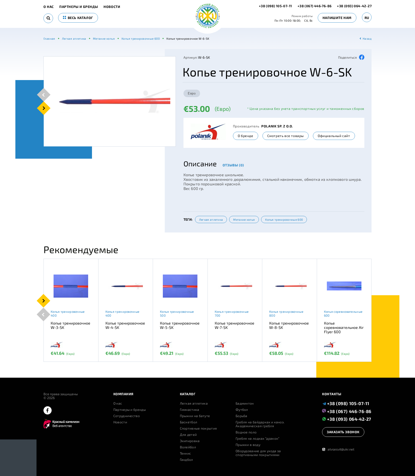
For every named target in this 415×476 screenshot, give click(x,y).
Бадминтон (245, 403)
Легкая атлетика (211, 219)
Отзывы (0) (233, 165)
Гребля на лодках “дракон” (258, 438)
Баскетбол (188, 422)
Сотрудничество (126, 416)
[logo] (208, 16)
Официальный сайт (334, 136)
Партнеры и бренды (78, 7)
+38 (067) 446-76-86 (315, 6)
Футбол (242, 410)
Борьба (241, 416)
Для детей (188, 435)
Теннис (185, 453)
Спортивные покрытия (198, 428)
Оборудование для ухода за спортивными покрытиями (258, 453)
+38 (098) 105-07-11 (276, 6)
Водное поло (246, 432)
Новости (112, 7)
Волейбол (188, 447)
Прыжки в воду (248, 445)
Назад (367, 38)
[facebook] (47, 410)
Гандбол (186, 460)
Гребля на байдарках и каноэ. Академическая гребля (260, 424)
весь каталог (80, 18)
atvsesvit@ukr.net (338, 449)
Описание (200, 163)
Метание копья (244, 219)
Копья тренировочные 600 (284, 219)
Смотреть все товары (285, 136)
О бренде (245, 136)
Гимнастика (189, 410)
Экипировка (190, 441)
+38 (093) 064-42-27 (354, 6)
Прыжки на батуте (195, 416)
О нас (48, 7)
